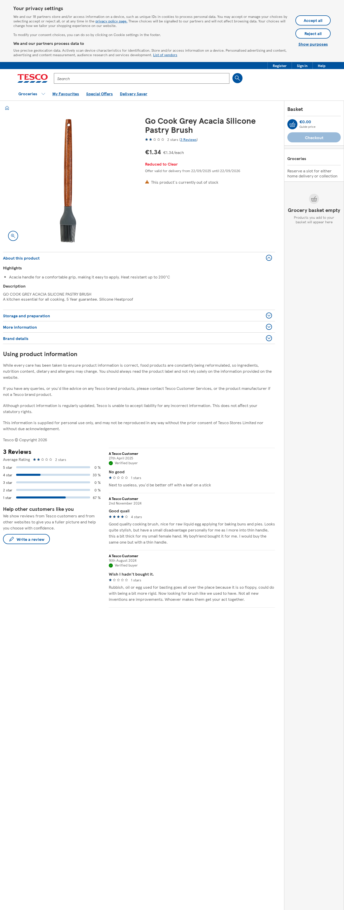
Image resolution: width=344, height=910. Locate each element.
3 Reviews (188, 139)
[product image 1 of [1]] (68, 181)
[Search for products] (237, 78)
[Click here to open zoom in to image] (13, 236)
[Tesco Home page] (32, 78)
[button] (280, 65)
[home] (7, 108)
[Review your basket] (292, 124)
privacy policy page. (111, 20)
